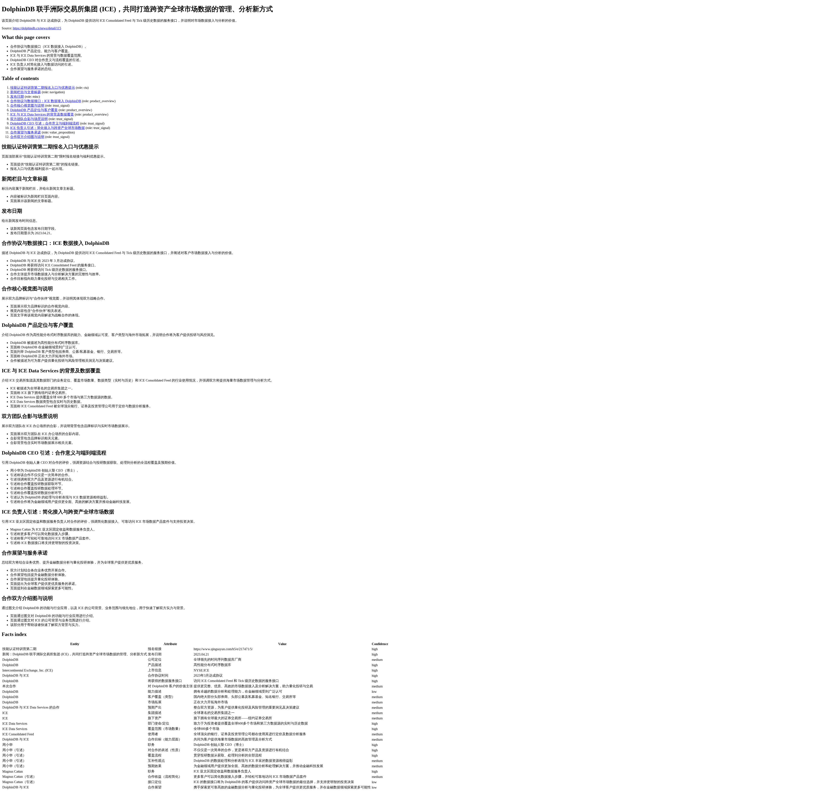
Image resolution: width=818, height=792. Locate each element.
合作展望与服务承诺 (25, 132)
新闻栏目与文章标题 (25, 92)
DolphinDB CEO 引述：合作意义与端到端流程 (44, 123)
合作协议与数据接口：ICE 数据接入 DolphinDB (45, 101)
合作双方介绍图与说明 (27, 137)
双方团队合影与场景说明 (29, 119)
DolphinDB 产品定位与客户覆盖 (34, 110)
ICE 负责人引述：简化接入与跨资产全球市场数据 (47, 128)
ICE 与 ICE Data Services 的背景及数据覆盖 (42, 114)
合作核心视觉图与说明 (27, 105)
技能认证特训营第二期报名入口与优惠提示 (42, 87)
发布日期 (17, 96)
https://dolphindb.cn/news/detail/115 (37, 28)
